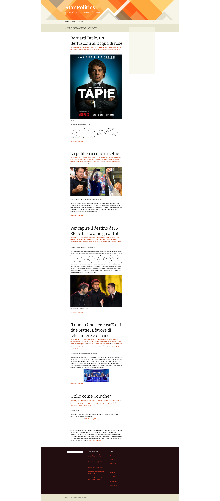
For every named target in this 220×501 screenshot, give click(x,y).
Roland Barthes (84, 163)
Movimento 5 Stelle (83, 241)
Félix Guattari (78, 402)
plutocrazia (113, 49)
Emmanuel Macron (102, 341)
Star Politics (98, 51)
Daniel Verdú (116, 47)
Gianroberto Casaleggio (109, 402)
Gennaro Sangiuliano (109, 159)
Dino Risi (72, 402)
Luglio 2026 (112, 459)
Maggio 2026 (113, 468)
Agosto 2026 (113, 455)
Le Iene (107, 161)
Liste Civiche (78, 404)
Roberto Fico (106, 241)
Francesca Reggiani (80, 159)
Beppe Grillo (112, 400)
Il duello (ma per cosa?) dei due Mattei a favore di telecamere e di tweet (95, 330)
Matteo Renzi (99, 343)
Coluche (118, 400)
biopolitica (110, 157)
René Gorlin (111, 404)
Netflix (95, 49)
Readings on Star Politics (90, 47)
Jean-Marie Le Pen (88, 49)
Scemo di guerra (78, 405)
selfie (90, 163)
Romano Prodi (115, 345)
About (67, 21)
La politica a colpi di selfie (94, 153)
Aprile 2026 (112, 472)
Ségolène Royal (74, 347)
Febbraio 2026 (113, 481)
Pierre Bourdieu (104, 404)
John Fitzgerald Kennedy (81, 343)
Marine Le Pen (91, 343)
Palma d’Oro (96, 404)
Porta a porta (100, 345)
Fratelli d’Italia (99, 159)
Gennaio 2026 (113, 485)
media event (114, 343)
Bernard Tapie (104, 47)
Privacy (81, 21)
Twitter (96, 347)
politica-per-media (75, 163)
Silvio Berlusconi (80, 51)
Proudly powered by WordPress (79, 497)
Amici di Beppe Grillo (103, 400)
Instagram (82, 161)
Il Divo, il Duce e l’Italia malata (95, 467)
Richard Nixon (107, 345)
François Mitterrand (78, 49)
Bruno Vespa (108, 339)
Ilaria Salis (76, 161)
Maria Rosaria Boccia (114, 161)
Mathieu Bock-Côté (107, 239)
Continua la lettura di (77, 141)
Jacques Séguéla (90, 161)
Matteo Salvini (106, 343)
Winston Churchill (103, 163)
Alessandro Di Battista (103, 237)
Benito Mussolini (103, 157)
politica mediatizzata (80, 345)
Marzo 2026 (113, 477)
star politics (88, 51)
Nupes (90, 241)
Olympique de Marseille (104, 49)
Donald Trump (93, 341)
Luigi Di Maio (99, 239)
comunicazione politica (83, 341)
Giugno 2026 (113, 463)
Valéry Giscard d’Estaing (105, 347)
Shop (73, 21)
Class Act (110, 47)
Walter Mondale (116, 347)
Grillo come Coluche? (90, 396)
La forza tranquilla (99, 161)
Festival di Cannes (87, 402)
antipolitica (102, 339)
